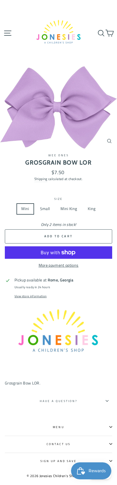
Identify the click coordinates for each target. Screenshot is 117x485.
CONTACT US (58, 444)
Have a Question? (59, 401)
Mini (25, 208)
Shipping (40, 178)
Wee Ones (58, 155)
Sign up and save (58, 461)
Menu (58, 427)
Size (58, 198)
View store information (30, 296)
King (91, 208)
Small (45, 208)
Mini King (68, 208)
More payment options (59, 265)
